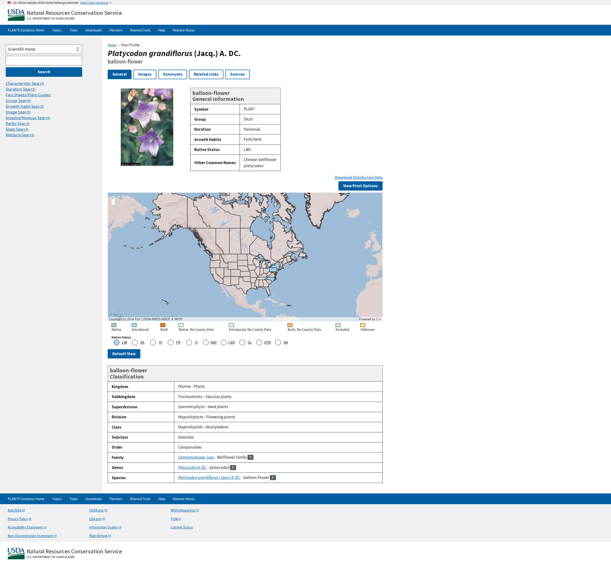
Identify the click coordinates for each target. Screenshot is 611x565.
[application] (245, 257)
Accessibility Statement (25, 527)
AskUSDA (14, 510)
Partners (116, 30)
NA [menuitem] (286, 342)
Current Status (182, 527)
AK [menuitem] (142, 342)
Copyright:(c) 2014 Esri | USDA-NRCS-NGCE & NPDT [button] (146, 319)
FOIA (174, 519)
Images (145, 74)
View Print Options (360, 185)
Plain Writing (98, 536)
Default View (124, 353)
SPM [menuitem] (267, 342)
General (119, 74)
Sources (237, 74)
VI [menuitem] (196, 342)
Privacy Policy (18, 519)
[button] (113, 198)
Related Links (206, 74)
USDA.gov (96, 510)
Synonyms (172, 74)
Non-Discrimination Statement (30, 536)
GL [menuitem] (250, 342)
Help (161, 30)
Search (44, 71)
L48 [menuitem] (124, 342)
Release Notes (184, 30)
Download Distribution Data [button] (359, 177)
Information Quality (103, 527)
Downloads (93, 30)
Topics (57, 30)
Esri (378, 319)
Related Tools (140, 30)
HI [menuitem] (160, 342)
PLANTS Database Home (26, 30)
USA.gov (95, 519)
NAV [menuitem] (214, 342)
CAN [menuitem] (231, 342)
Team (73, 30)
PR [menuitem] (178, 342)
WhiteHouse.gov (183, 510)
